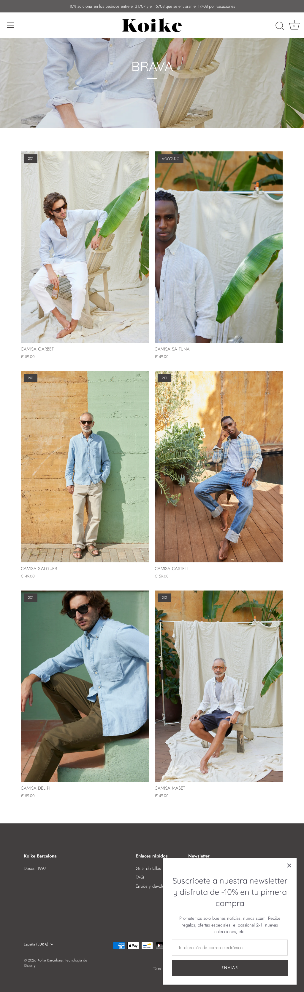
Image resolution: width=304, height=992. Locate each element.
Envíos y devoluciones (156, 886)
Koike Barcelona (50, 960)
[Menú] (10, 25)
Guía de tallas (148, 868)
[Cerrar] (289, 865)
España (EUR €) (36, 944)
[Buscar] (279, 26)
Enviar (229, 967)
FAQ (140, 877)
